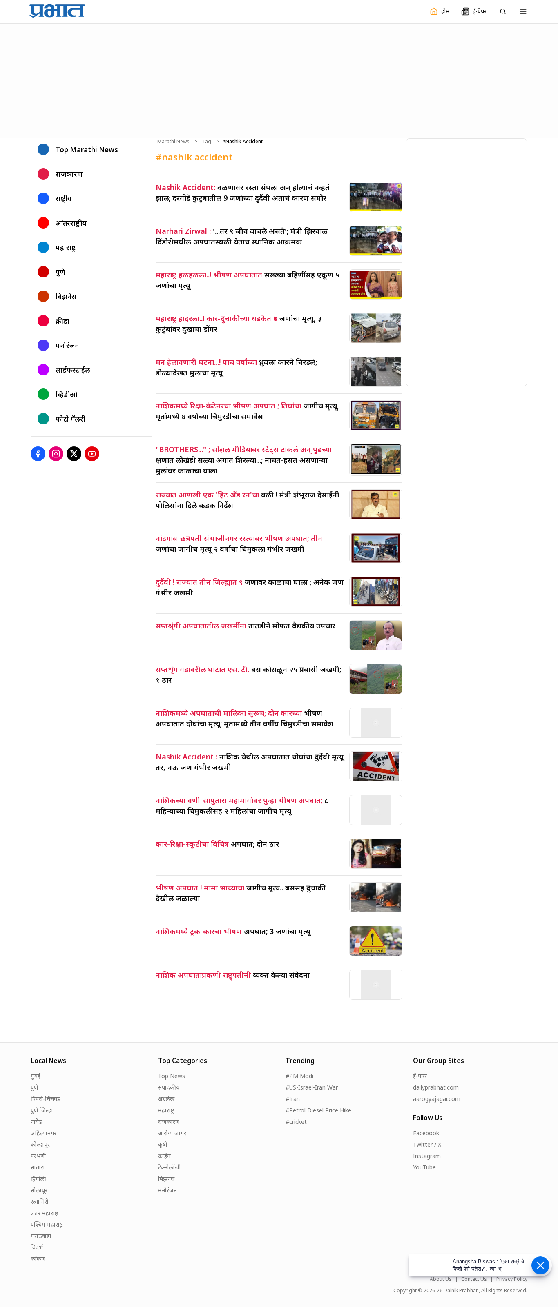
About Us (441, 1279)
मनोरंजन (167, 1190)
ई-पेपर (420, 1076)
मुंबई (35, 1076)
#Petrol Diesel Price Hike (318, 1110)
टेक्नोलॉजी (169, 1167)
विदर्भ (37, 1247)
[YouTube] (92, 453)
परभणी (38, 1156)
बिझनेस (166, 1179)
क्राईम (164, 1156)
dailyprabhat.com (436, 1087)
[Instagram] (56, 453)
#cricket (296, 1121)
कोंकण (38, 1259)
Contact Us (474, 1279)
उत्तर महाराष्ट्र (44, 1213)
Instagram (427, 1156)
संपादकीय (168, 1087)
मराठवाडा (41, 1236)
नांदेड (36, 1121)
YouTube (424, 1167)
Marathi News (173, 141)
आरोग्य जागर (172, 1133)
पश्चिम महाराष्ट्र (47, 1224)
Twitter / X (427, 1144)
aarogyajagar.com (436, 1099)
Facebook (426, 1133)
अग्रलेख (166, 1099)
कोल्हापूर (40, 1144)
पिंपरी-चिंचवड (45, 1099)
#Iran (293, 1099)
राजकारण (168, 1121)
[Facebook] (38, 453)
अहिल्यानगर (43, 1133)
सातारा (38, 1167)
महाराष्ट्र (166, 1110)
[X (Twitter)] (74, 453)
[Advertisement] (279, 80)
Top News (171, 1076)
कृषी (162, 1144)
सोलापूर (39, 1190)
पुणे (34, 1087)
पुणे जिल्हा (42, 1110)
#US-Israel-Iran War (312, 1087)
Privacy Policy (511, 1279)
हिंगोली (38, 1179)
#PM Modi (299, 1076)
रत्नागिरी (40, 1201)
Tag (206, 141)
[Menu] (523, 11)
